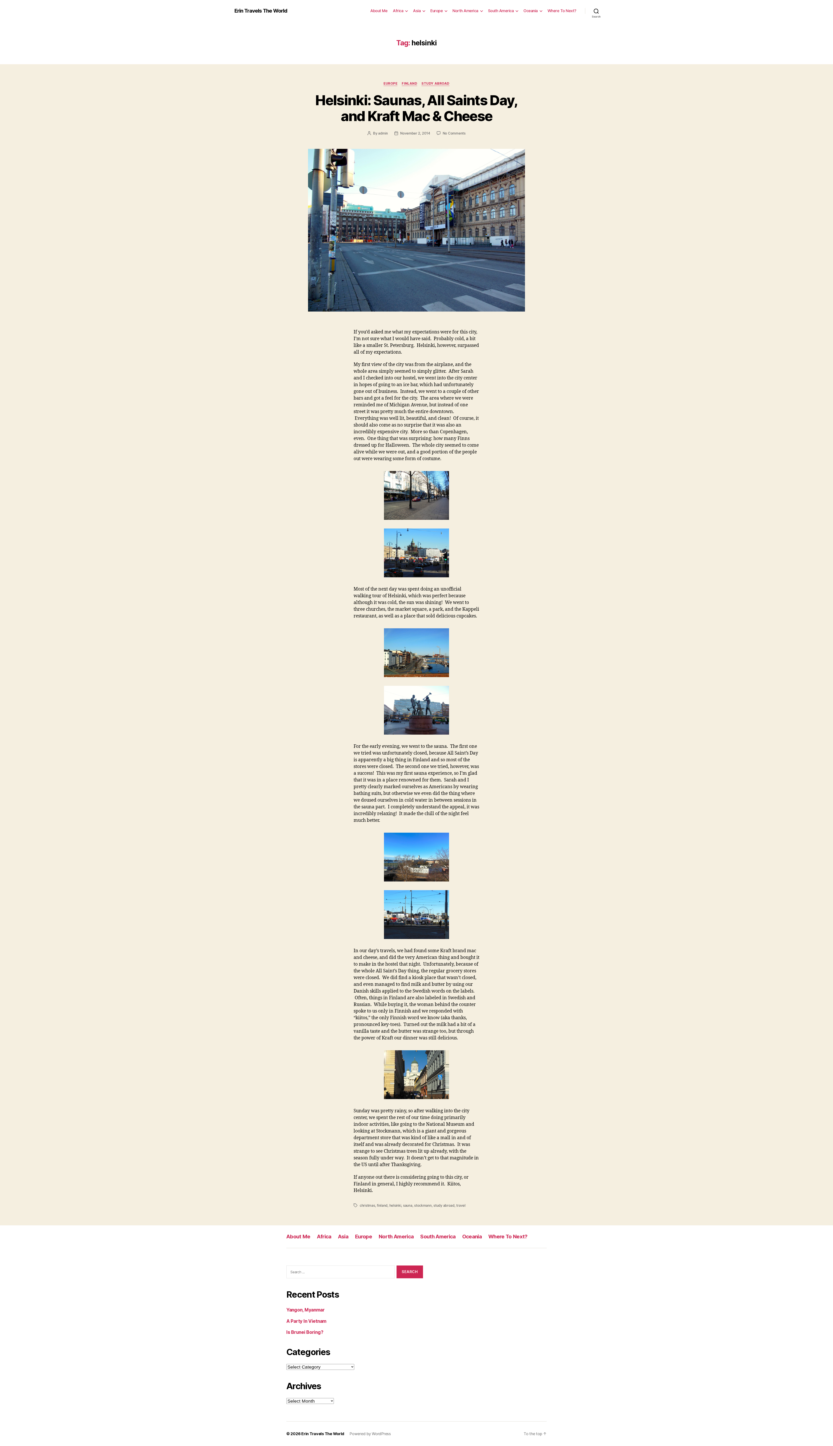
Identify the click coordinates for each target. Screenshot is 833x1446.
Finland (409, 83)
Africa (398, 10)
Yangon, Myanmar (305, 1310)
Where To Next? (562, 10)
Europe (436, 10)
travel (460, 1205)
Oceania (530, 10)
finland (382, 1205)
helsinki (395, 1205)
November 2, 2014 (415, 133)
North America (465, 10)
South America (501, 10)
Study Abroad (435, 83)
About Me (378, 10)
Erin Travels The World (260, 10)
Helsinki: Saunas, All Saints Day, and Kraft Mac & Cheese (416, 108)
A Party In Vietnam (306, 1321)
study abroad (443, 1205)
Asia (417, 10)
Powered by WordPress (370, 1433)
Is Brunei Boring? (304, 1332)
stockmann (423, 1205)
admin (383, 133)
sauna (407, 1205)
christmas (367, 1205)
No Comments (454, 133)
